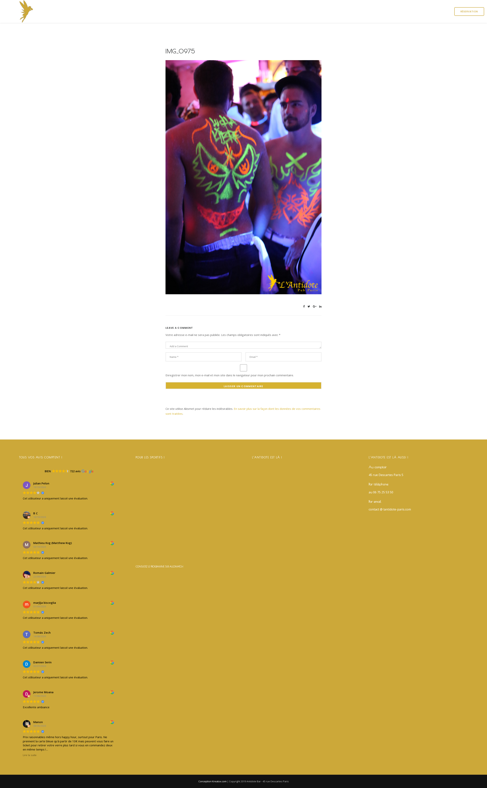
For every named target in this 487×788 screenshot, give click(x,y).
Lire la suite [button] (30, 755)
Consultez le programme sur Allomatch (159, 566)
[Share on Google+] (314, 306)
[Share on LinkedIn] (320, 306)
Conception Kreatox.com (212, 781)
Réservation (469, 11)
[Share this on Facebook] (304, 306)
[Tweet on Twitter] (309, 306)
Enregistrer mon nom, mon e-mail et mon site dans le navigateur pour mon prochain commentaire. (230, 375)
